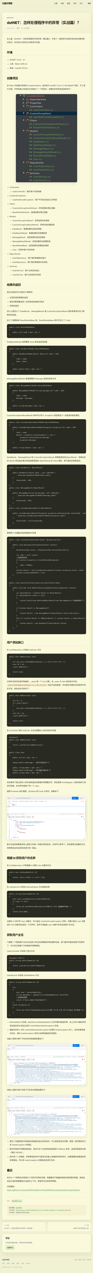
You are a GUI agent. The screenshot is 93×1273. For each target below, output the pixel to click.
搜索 (89, 3)
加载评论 (10, 1247)
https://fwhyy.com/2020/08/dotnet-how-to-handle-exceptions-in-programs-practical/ (43, 1210)
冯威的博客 (7, 3)
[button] (46, 138)
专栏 (74, 3)
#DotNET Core (16, 1201)
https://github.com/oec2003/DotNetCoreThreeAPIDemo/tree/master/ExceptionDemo (43, 1190)
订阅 (22, 1263)
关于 (81, 3)
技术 (18, 28)
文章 (55, 3)
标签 (68, 3)
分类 (62, 3)
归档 (17, 1263)
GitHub (28, 1263)
